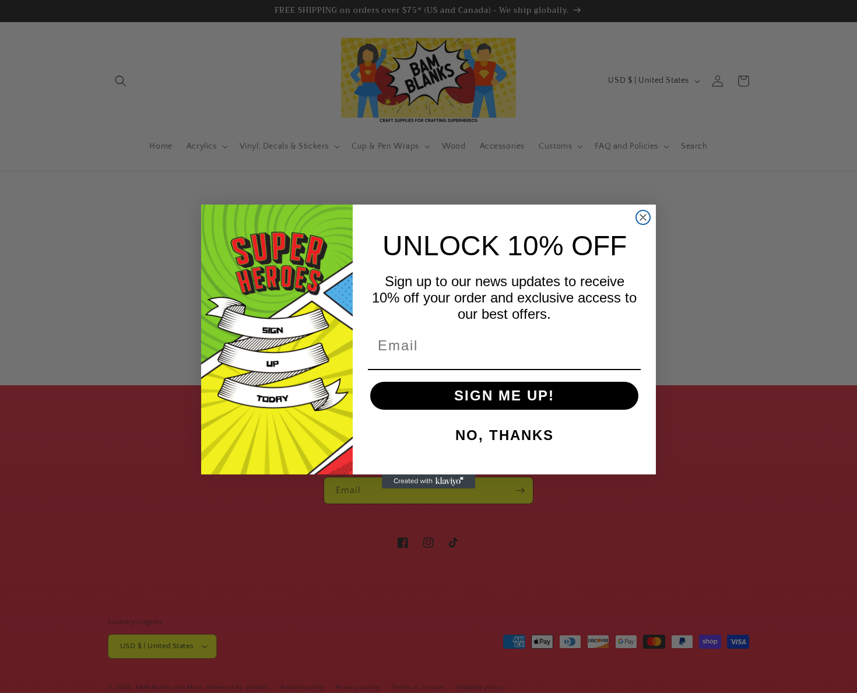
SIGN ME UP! (504, 395)
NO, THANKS (504, 435)
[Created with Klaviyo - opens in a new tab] (428, 481)
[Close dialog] (643, 217)
